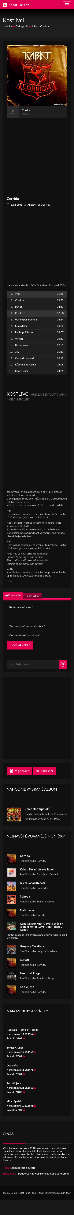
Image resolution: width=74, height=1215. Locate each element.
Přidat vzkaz (32, 595)
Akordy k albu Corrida (39, 204)
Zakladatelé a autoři (23, 1167)
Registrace (21, 771)
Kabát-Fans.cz (19, 5)
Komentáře (14, 595)
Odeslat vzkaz (20, 645)
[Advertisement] (37, 154)
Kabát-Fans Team (27, 1192)
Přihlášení (46, 771)
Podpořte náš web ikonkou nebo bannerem (43, 1173)
